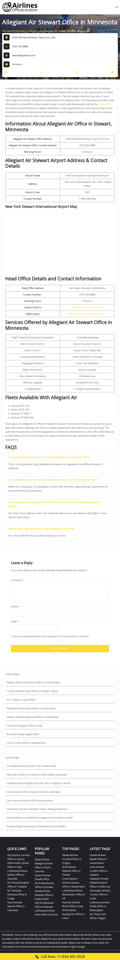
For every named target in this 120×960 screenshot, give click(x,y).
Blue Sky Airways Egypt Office (23, 734)
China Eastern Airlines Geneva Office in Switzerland (73, 882)
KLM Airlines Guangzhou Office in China (73, 914)
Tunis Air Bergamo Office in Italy (24, 725)
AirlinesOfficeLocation (14, 31)
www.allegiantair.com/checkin (87, 307)
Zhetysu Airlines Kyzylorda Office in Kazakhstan (33, 717)
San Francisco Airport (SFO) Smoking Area (29, 800)
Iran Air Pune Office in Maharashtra (26, 742)
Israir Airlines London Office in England (99, 870)
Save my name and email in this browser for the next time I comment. (51, 636)
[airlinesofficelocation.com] (20, 7)
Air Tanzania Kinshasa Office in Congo (17, 894)
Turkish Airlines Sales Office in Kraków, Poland (32, 691)
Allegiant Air (35, 31)
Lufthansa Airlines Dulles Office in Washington (100, 906)
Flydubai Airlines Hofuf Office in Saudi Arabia (31, 708)
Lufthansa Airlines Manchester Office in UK (73, 894)
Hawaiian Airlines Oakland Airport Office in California (100, 882)
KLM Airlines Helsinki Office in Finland (71, 870)
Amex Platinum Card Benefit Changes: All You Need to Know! (40, 817)
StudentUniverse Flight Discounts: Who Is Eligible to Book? (39, 783)
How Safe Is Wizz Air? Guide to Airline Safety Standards (37, 774)
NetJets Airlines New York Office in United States (33, 682)
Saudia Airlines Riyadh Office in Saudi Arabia (98, 859)
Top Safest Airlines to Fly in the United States (32, 766)
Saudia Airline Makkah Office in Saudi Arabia (44, 895)
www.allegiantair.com (23, 55)
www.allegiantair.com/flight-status (87, 314)
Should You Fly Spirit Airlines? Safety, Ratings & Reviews (37, 809)
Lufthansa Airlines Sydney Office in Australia (17, 874)
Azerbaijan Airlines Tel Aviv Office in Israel (100, 894)
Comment (17, 580)
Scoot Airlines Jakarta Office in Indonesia (16, 906)
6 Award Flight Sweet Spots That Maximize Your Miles (36, 826)
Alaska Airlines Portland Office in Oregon (71, 859)
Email (15, 621)
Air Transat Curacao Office (21, 699)
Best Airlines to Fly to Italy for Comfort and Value (33, 792)
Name (15, 606)
